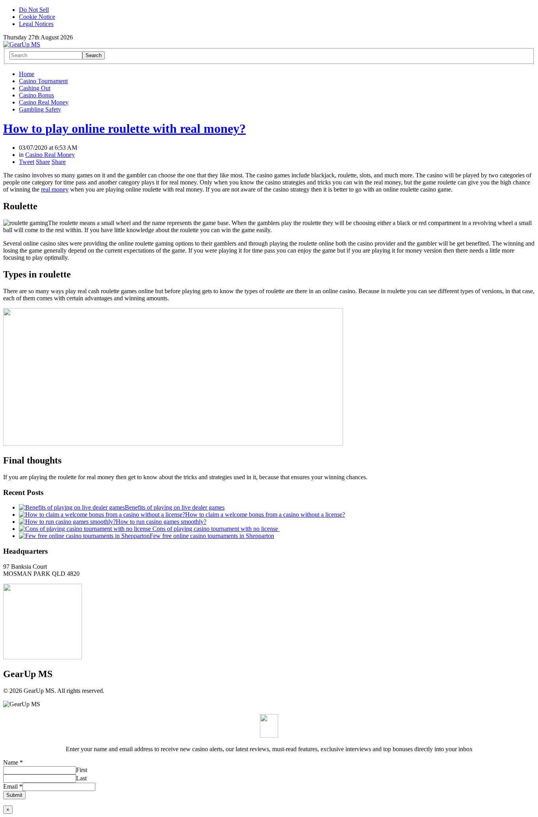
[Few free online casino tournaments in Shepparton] (84, 535)
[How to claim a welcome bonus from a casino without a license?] (102, 514)
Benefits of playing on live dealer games (174, 507)
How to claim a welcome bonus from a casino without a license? (265, 514)
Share (43, 161)
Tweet (26, 161)
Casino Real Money (44, 102)
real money (55, 189)
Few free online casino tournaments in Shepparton (212, 535)
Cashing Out (34, 88)
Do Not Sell (34, 9)
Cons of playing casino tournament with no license (216, 528)
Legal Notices (36, 23)
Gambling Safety (40, 109)
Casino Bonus (36, 95)
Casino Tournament (43, 81)
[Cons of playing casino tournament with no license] (85, 528)
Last (81, 778)
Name (13, 762)
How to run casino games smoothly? (161, 521)
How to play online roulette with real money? (124, 128)
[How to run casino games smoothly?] (67, 521)
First (81, 770)
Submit (14, 795)
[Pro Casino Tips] (21, 44)
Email (12, 786)
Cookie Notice (37, 16)
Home (26, 74)
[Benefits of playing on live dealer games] (72, 507)
